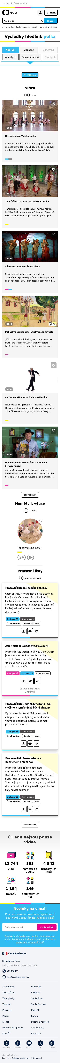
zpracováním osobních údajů (30, 942)
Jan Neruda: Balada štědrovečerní (27, 646)
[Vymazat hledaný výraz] (41, 20)
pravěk (35, 27)
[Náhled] (30, 631)
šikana (54, 27)
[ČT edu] (9, 14)
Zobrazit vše (30, 494)
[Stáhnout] (24, 631)
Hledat (50, 20)
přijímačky (44, 27)
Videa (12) (29, 49)
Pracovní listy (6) (30, 57)
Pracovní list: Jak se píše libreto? (26, 588)
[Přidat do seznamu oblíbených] (54, 104)
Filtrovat (32, 75)
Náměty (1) (10, 57)
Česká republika (23, 27)
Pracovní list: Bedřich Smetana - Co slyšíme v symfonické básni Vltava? (28, 705)
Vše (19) (10, 49)
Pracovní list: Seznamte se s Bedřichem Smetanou (23, 760)
